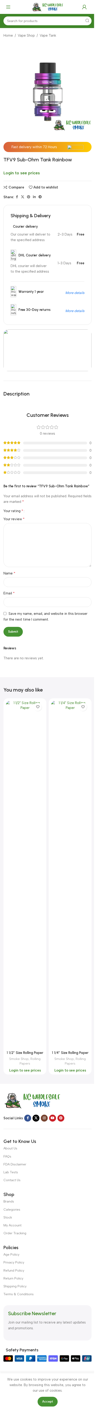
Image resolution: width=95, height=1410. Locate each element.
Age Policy (11, 1255)
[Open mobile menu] (8, 7)
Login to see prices (21, 172)
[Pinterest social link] (29, 197)
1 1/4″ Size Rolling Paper (70, 1053)
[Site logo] (47, 7)
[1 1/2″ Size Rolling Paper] (25, 874)
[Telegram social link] (40, 197)
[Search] (87, 20)
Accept (47, 1401)
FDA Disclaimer (14, 1164)
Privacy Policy (13, 1262)
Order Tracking (14, 1233)
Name (9, 573)
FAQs (7, 1156)
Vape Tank (48, 35)
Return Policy (13, 1278)
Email (9, 593)
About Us (10, 1148)
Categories (11, 1210)
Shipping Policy (15, 1286)
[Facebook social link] (17, 197)
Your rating (13, 511)
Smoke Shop (19, 1059)
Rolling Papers (30, 1061)
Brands (8, 1201)
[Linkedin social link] (34, 197)
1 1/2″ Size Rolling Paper (25, 1053)
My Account (12, 1225)
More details (74, 293)
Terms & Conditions (18, 1294)
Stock (7, 1217)
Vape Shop (26, 35)
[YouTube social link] (52, 1118)
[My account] (84, 7)
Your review (14, 519)
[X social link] (23, 197)
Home (8, 35)
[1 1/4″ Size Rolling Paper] (70, 874)
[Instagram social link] (44, 1118)
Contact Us (12, 1180)
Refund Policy (13, 1271)
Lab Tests (10, 1172)
